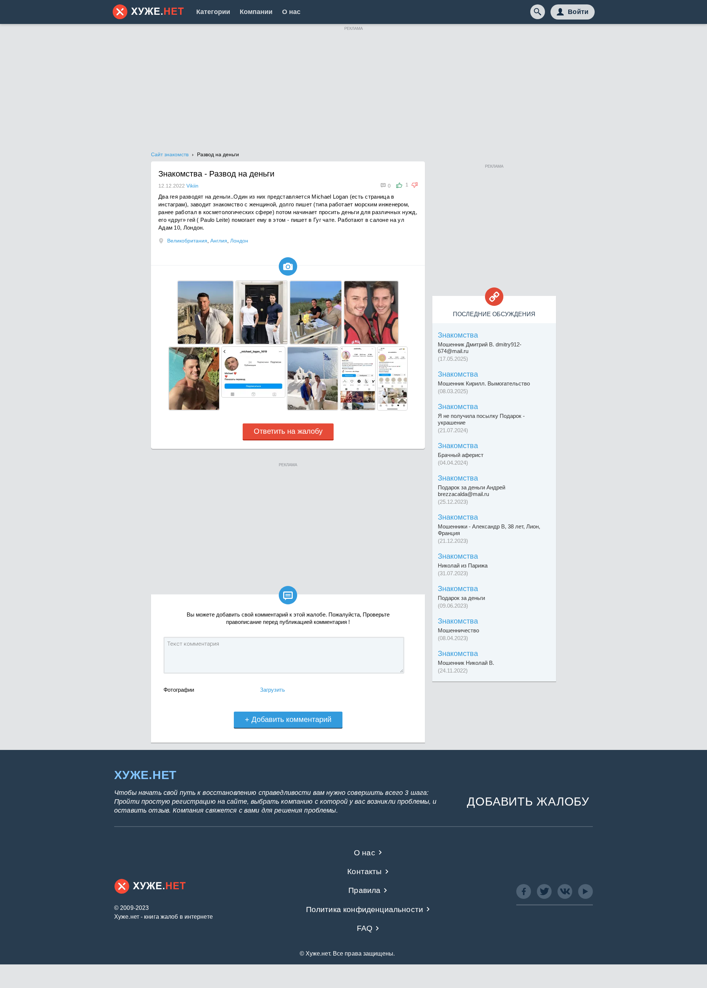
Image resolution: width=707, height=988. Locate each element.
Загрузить (272, 690)
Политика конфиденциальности (364, 909)
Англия (218, 241)
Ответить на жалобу (288, 431)
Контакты (364, 871)
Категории (213, 11)
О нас (291, 11)
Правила (364, 890)
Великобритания (187, 241)
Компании (256, 11)
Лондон (239, 241)
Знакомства (458, 335)
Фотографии (178, 690)
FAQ (365, 928)
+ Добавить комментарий (288, 719)
